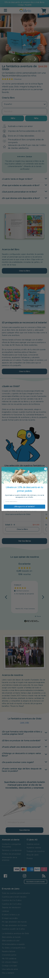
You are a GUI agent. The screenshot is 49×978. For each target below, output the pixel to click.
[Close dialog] (45, 469)
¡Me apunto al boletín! (24, 506)
